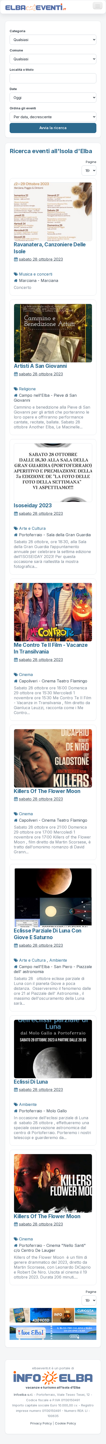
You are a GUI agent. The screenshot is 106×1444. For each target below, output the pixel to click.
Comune (16, 50)
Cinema (26, 674)
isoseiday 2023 (33, 505)
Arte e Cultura (32, 528)
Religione (27, 388)
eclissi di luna (31, 1082)
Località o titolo (22, 69)
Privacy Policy (41, 1423)
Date (13, 89)
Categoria (17, 31)
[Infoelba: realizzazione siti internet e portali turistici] (53, 1377)
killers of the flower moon (47, 791)
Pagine (91, 162)
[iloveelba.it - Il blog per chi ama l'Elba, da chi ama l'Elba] (53, 1332)
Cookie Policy (65, 1423)
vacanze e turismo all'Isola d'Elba (53, 1387)
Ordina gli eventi (23, 108)
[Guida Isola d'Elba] (53, 1314)
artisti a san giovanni (40, 366)
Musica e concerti (35, 274)
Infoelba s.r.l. (23, 1395)
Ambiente (58, 960)
